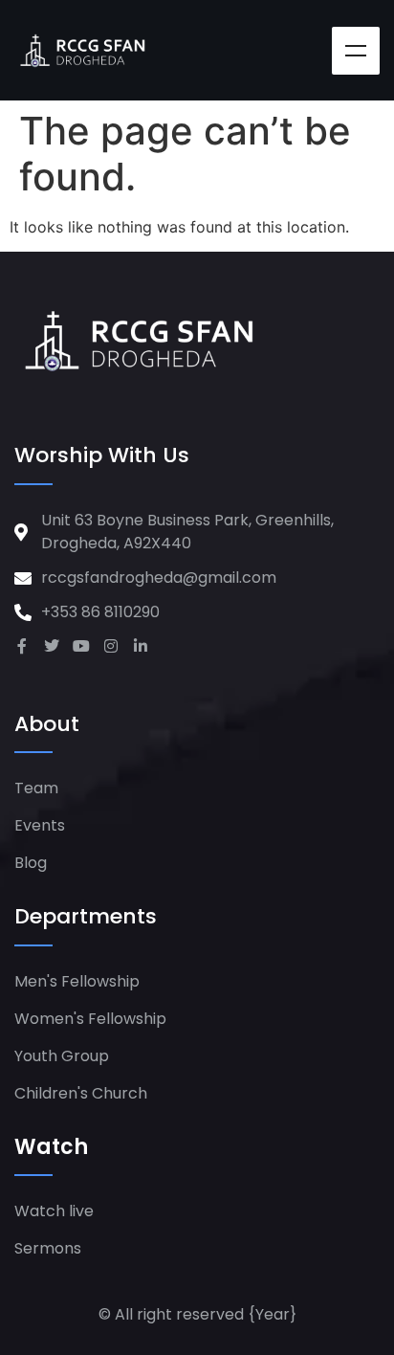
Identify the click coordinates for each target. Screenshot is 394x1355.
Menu (356, 51)
